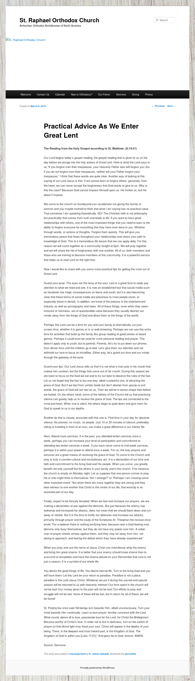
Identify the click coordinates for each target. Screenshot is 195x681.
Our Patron (104, 94)
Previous (158, 106)
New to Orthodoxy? (81, 94)
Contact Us (43, 94)
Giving (135, 94)
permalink (130, 653)
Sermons (121, 94)
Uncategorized (77, 653)
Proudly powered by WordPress (97, 667)
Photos (149, 94)
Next (171, 106)
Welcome (26, 94)
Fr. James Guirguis (99, 653)
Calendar (60, 94)
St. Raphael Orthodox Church (59, 20)
